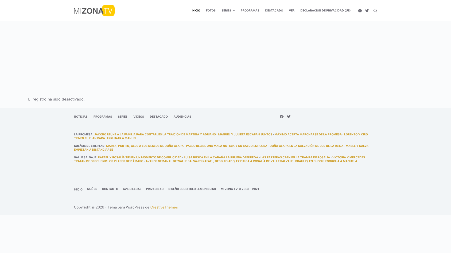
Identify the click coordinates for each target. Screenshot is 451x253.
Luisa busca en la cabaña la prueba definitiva (221, 157)
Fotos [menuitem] (211, 10)
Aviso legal (132, 189)
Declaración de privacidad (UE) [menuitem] (325, 10)
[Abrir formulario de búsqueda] (375, 10)
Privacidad (155, 189)
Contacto (110, 189)
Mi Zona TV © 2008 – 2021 (240, 189)
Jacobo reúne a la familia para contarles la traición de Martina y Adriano (155, 134)
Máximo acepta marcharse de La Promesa (308, 134)
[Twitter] (367, 10)
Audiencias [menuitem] (182, 116)
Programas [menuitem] (250, 10)
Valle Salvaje (85, 157)
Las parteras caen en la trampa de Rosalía (295, 157)
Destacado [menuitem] (274, 10)
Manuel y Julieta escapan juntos (245, 134)
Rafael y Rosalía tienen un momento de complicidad (140, 157)
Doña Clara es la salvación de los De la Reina (306, 146)
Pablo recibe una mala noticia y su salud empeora (226, 146)
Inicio (78, 189)
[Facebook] (360, 10)
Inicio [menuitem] (196, 10)
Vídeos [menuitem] (138, 116)
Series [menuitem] (226, 10)
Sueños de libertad (89, 146)
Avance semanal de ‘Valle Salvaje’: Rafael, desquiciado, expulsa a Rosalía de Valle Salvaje (219, 161)
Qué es (92, 189)
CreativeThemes (164, 207)
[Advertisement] (225, 56)
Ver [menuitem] (292, 10)
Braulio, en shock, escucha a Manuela (326, 161)
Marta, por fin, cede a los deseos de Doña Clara (145, 146)
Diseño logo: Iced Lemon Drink (192, 189)
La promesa (83, 134)
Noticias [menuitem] (81, 116)
